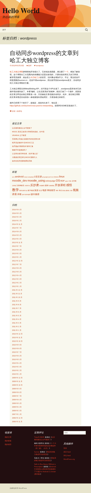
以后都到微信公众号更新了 (22, 128)
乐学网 (74, 181)
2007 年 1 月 (17, 414)
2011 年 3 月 (16, 323)
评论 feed (67, 455)
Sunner (37, 452)
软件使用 (27, 194)
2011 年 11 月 (17, 294)
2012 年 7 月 (17, 264)
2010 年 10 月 (17, 341)
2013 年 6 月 (17, 250)
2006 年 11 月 (17, 422)
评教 (19, 194)
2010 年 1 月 (17, 374)
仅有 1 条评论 (17, 111)
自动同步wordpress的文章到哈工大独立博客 (44, 56)
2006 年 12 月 (17, 418)
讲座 (14, 194)
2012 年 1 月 (17, 286)
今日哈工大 (35, 77)
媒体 (47, 185)
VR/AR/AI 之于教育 (19, 135)
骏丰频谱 (35, 194)
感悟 (69, 185)
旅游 (36, 190)
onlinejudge (50, 181)
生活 (40, 190)
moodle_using (36, 180)
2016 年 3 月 (17, 217)
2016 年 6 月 (17, 210)
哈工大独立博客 (16, 72)
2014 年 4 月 (17, 239)
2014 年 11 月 (17, 224)
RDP (62, 181)
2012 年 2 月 (17, 283)
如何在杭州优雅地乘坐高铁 (22, 161)
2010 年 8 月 (17, 348)
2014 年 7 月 (17, 228)
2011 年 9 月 (16, 301)
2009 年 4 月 (17, 407)
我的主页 (8, 437)
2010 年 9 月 (17, 345)
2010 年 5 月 (17, 359)
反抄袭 (34, 185)
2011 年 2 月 (16, 326)
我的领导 (8, 444)
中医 (70, 181)
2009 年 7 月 (17, 396)
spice (66, 181)
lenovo (56, 177)
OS (58, 180)
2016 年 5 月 (17, 213)
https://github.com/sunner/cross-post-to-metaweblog (31, 106)
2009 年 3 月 (17, 411)
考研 (57, 190)
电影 (44, 190)
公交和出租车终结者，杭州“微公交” (25, 154)
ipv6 (49, 177)
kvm (52, 177)
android (19, 176)
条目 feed (67, 452)
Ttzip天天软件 (39, 437)
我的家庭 (8, 441)
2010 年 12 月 (17, 334)
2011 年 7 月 (16, 308)
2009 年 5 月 (17, 403)
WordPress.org (69, 459)
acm (13, 177)
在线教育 (42, 185)
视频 (76, 190)
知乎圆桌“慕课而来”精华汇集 (22, 146)
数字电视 (31, 190)
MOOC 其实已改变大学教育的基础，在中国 (28, 132)
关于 (4, 30)
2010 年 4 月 (17, 363)
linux (61, 176)
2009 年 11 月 (17, 381)
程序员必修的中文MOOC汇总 (23, 143)
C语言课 (38, 177)
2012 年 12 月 (17, 261)
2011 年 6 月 (16, 312)
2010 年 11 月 (17, 337)
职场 (63, 190)
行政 (71, 190)
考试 (60, 190)
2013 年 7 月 (17, 246)
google (46, 177)
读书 (23, 194)
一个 (66, 72)
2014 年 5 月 (17, 235)
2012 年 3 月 (17, 279)
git (43, 177)
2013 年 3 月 (17, 253)
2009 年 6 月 (17, 400)
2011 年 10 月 (17, 297)
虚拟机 (67, 190)
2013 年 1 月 (17, 257)
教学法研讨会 (23, 190)
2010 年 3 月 (17, 367)
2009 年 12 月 (17, 378)
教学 (15, 190)
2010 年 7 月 (17, 352)
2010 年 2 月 (17, 370)
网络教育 (51, 190)
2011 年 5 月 (16, 316)
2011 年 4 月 (16, 319)
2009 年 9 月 (17, 389)
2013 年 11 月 (17, 242)
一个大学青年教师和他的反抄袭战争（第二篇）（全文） (45, 445)
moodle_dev (19, 180)
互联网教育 (20, 185)
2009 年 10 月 (17, 385)
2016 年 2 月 (17, 221)
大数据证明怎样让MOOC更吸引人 (24, 157)
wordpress (40, 65)
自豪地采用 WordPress (18, 488)
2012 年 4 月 (17, 275)
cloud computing (28, 177)
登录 (65, 448)
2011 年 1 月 (16, 330)
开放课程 (60, 185)
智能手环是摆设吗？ (19, 150)
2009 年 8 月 (17, 392)
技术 (30, 65)
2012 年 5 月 (17, 272)
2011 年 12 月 (17, 290)
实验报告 (51, 185)
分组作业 (27, 185)
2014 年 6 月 (17, 231)
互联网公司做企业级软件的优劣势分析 (26, 139)
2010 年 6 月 (17, 356)
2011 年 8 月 (16, 305)
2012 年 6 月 (17, 268)
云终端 (14, 185)
